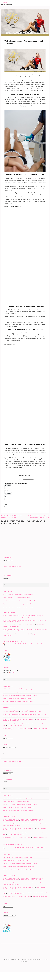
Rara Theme (38, 959)
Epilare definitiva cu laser (21, 33)
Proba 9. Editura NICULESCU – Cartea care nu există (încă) (17, 634)
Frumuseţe (24, 32)
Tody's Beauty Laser (44, 33)
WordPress (25, 961)
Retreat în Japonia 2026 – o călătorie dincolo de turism (16, 597)
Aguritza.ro (4, 2)
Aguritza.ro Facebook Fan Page (12, 566)
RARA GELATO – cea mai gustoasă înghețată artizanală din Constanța (20, 600)
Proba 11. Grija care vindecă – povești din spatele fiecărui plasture (19, 624)
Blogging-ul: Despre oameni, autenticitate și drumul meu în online (18, 604)
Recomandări (29, 32)
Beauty (20, 32)
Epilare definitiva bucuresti (11, 33)
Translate (13, 672)
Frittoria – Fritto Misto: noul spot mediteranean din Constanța (18, 607)
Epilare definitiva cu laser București (33, 33)
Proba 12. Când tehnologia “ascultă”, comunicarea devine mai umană (19, 620)
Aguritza (16, 32)
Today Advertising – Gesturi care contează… (31, 617)
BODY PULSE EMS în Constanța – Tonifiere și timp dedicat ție (17, 594)
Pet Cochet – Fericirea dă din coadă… (16, 630)
